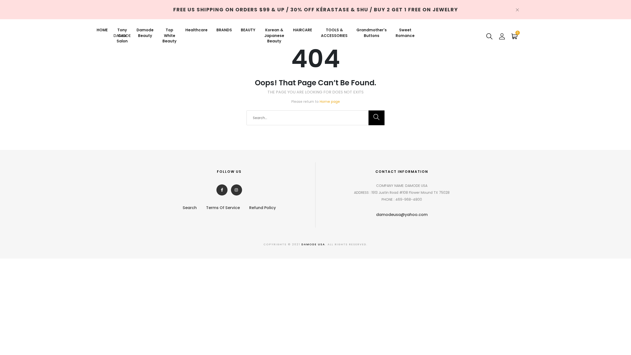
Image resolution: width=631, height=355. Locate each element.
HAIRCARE (302, 30)
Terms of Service (223, 208)
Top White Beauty (169, 35)
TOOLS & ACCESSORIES (334, 32)
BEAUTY (248, 30)
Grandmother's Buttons (371, 32)
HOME (102, 30)
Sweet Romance (405, 32)
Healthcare (196, 30)
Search (190, 208)
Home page (330, 101)
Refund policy (262, 208)
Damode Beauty (145, 32)
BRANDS (224, 30)
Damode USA (313, 244)
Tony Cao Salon (122, 35)
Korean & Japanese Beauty (274, 35)
